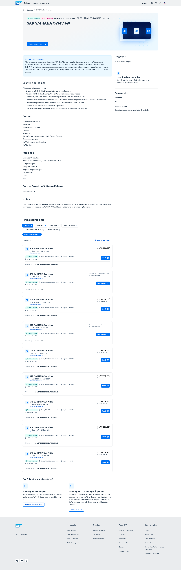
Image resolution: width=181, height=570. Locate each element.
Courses (30, 10)
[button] (27, 225)
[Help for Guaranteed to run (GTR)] (43, 230)
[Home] (23, 10)
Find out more (76, 509)
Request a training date (33, 504)
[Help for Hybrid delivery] (59, 230)
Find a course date (36, 44)
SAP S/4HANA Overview (41, 248)
